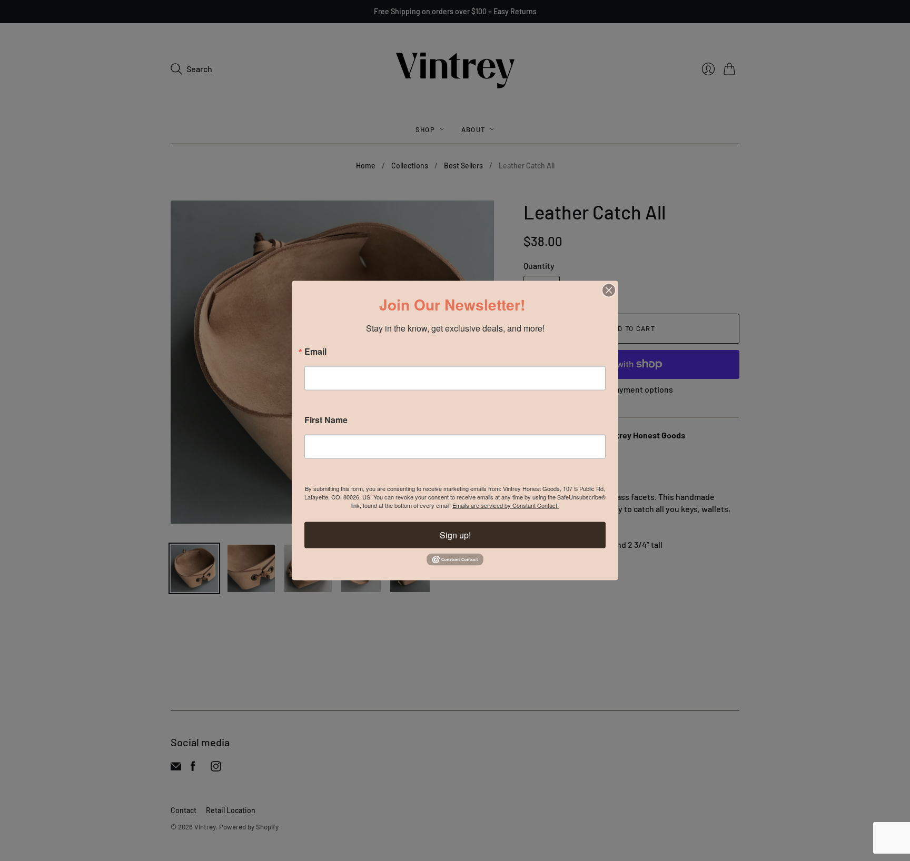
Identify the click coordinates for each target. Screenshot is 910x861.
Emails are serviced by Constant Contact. (505, 505)
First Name (326, 420)
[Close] (608, 290)
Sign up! (455, 535)
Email (315, 351)
